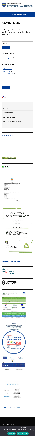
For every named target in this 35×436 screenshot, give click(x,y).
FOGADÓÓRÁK (6, 104)
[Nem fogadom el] (33, 431)
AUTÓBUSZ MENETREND (9, 126)
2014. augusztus (8, 73)
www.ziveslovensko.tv (8, 143)
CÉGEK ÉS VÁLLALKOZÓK (9, 117)
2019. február (8, 69)
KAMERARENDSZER (8, 112)
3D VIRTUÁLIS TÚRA (7, 135)
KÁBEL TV (5, 108)
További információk (22, 433)
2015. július (7, 71)
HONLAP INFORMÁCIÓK (8, 424)
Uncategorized (8, 58)
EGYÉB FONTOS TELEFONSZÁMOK (12, 121)
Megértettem (11, 433)
